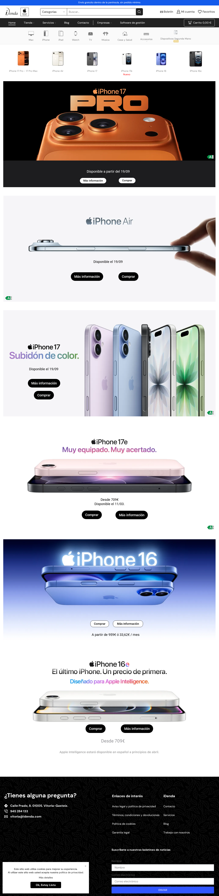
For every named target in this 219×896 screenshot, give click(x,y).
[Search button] (139, 11)
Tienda (28, 22)
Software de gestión (132, 22)
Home (12, 22)
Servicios (48, 22)
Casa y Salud (125, 39)
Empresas (103, 22)
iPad (61, 39)
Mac (31, 39)
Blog (66, 22)
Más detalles (46, 877)
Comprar (127, 180)
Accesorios (146, 39)
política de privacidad (71, 872)
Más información (93, 180)
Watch (75, 39)
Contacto (83, 22)
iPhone (46, 39)
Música (106, 39)
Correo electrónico (123, 875)
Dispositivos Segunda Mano (175, 39)
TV (90, 39)
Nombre (117, 861)
